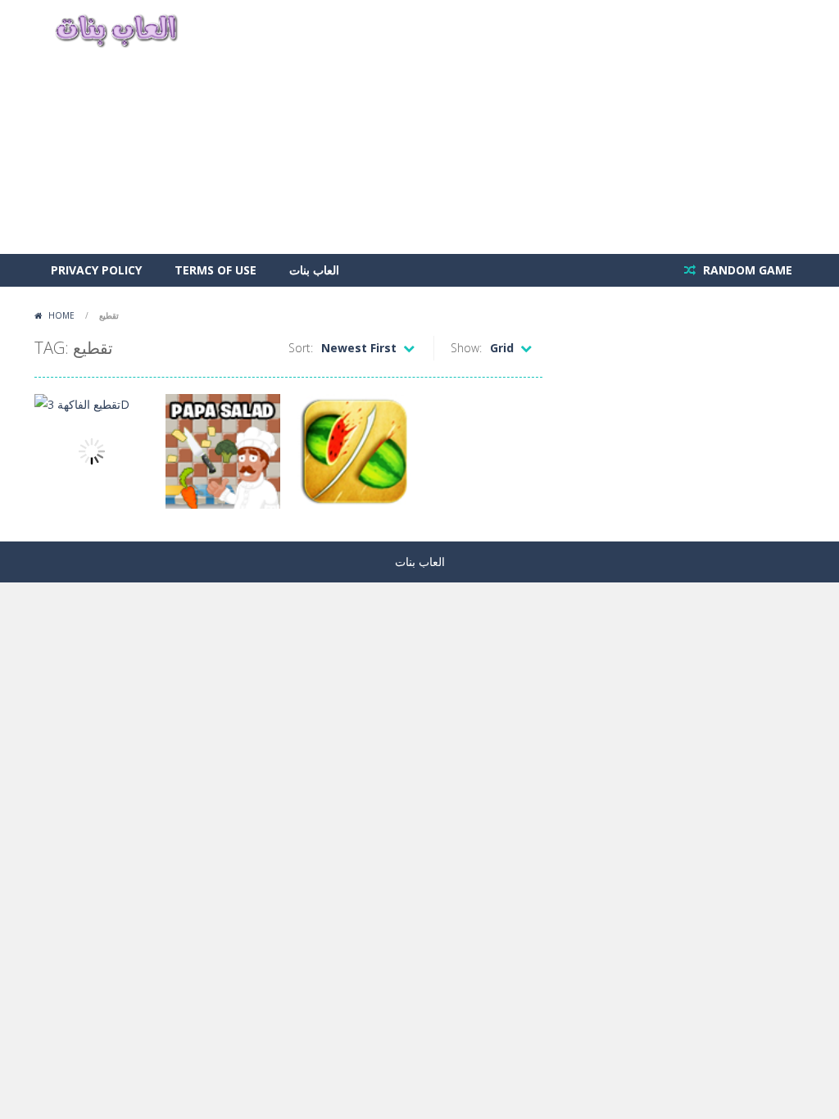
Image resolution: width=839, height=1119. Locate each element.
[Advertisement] (506, 127)
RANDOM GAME (746, 270)
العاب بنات (314, 270)
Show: (466, 348)
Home (61, 315)
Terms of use (215, 270)
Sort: (300, 348)
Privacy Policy (96, 270)
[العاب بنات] (116, 29)
